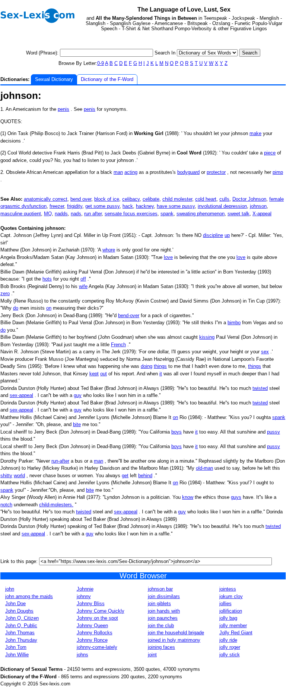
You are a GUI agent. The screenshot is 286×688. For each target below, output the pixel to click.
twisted (260, 388)
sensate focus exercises (131, 213)
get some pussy (102, 206)
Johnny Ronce (92, 640)
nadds (61, 213)
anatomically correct (45, 199)
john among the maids (29, 596)
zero (5, 293)
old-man (204, 468)
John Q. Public (21, 625)
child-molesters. (56, 504)
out (103, 373)
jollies (225, 603)
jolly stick (229, 654)
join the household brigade (176, 632)
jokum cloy (231, 596)
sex (265, 351)
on (48, 308)
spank (167, 213)
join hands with (164, 611)
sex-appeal (21, 395)
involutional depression (222, 206)
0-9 (100, 63)
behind (145, 475)
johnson (258, 206)
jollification (230, 611)
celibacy (131, 199)
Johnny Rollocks (94, 632)
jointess (227, 589)
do (15, 308)
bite (77, 424)
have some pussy (176, 206)
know (187, 497)
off (83, 279)
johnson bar (160, 589)
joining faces (161, 647)
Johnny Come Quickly (100, 611)
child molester (177, 199)
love (168, 257)
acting (130, 172)
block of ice (106, 199)
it (160, 373)
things (160, 366)
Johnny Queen (92, 625)
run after (93, 213)
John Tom (15, 647)
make (255, 133)
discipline (213, 235)
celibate (151, 199)
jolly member (233, 625)
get (125, 475)
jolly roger (229, 647)
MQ (48, 213)
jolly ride (228, 640)
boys (176, 432)
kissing (206, 337)
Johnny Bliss (91, 603)
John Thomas (20, 632)
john (9, 589)
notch (6, 504)
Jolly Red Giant (235, 632)
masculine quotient (20, 213)
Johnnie (85, 589)
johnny (84, 596)
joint (152, 654)
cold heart (205, 199)
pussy (273, 432)
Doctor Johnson (249, 199)
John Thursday (21, 640)
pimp (278, 172)
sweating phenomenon (201, 213)
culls (224, 199)
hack (128, 206)
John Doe (15, 603)
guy (78, 395)
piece (270, 153)
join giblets (159, 603)
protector (216, 172)
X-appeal (261, 213)
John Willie (17, 654)
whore (108, 250)
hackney (145, 206)
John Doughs (19, 611)
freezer (57, 206)
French (118, 344)
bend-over (128, 315)
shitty (6, 475)
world (19, 475)
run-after (60, 461)
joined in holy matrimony (174, 640)
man (118, 172)
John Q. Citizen (22, 618)
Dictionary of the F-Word (107, 79)
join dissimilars (164, 596)
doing (146, 366)
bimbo (234, 322)
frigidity (74, 206)
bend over (80, 199)
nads (76, 213)
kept (94, 373)
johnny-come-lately (97, 647)
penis (63, 109)
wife (83, 286)
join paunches (163, 618)
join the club (161, 625)
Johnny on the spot (97, 618)
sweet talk (239, 213)
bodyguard (188, 172)
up (227, 235)
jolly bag (228, 618)
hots (47, 279)
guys (236, 497)
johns (82, 654)
